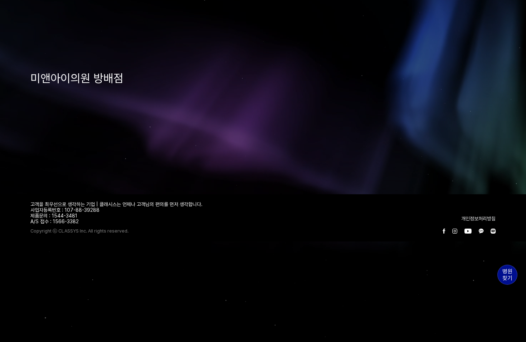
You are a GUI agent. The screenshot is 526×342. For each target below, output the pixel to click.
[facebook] (444, 231)
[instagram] (455, 231)
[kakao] (481, 231)
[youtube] (468, 231)
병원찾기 (507, 275)
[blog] (493, 231)
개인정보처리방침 (478, 218)
